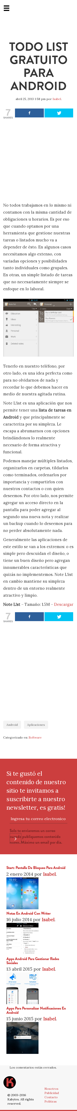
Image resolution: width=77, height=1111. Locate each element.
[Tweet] (58, 113)
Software (35, 737)
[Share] (29, 113)
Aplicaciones (36, 725)
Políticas (50, 1101)
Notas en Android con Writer (28, 913)
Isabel (57, 99)
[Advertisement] (38, 161)
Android (12, 725)
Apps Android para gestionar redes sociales (32, 961)
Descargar (63, 604)
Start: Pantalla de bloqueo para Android (35, 867)
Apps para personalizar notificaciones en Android (36, 1010)
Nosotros (51, 1089)
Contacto (51, 1097)
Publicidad (51, 1093)
